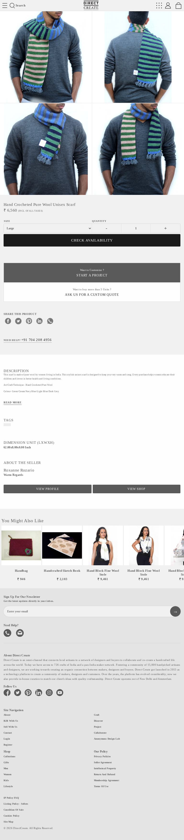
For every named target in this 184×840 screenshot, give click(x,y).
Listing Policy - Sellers (16, 803)
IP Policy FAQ (11, 797)
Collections (9, 756)
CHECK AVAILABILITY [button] (92, 240)
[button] (181, 553)
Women (8, 774)
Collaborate (100, 732)
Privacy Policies (102, 756)
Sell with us (10, 726)
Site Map (8, 821)
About (7, 715)
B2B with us (11, 720)
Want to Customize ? (91, 273)
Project (97, 726)
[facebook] (8, 321)
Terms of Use (101, 786)
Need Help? (28, 340)
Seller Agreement (103, 762)
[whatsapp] (50, 321)
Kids (6, 780)
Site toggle (4, 5)
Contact (8, 732)
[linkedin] (39, 321)
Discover (98, 720)
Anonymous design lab (107, 738)
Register (8, 744)
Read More (13, 402)
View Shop (136, 489)
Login (7, 738)
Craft (96, 715)
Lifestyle (8, 786)
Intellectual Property (105, 768)
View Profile (47, 489)
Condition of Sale (13, 809)
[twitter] (18, 321)
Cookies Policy (11, 815)
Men (6, 768)
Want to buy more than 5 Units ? (92, 292)
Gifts (6, 762)
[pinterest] (29, 321)
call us (8, 632)
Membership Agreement (106, 780)
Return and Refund (104, 774)
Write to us (20, 632)
